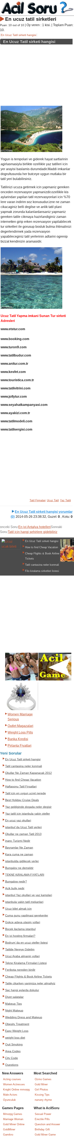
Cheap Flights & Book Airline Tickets (28, 976)
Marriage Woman (13, 1119)
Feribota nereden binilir (20, 969)
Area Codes (13, 1051)
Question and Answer (47, 1124)
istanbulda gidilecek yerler (22, 861)
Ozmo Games (43, 1079)
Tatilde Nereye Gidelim (20, 949)
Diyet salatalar (14, 997)
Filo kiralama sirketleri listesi (42, 570)
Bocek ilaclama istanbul (20, 929)
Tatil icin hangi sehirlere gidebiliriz (32, 532)
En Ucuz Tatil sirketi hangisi (18, 35)
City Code (11, 1058)
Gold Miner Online (13, 1124)
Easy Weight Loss (16, 1030)
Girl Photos (41, 1089)
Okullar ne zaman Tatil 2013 (23, 834)
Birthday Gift (42, 1129)
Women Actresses (14, 1084)
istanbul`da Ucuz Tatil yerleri (23, 827)
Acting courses (12, 1079)
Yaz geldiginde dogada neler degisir (28, 806)
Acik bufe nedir (14, 888)
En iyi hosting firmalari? (20, 935)
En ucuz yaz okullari (18, 820)
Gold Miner (41, 1084)
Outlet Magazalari (20, 726)
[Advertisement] (36, 73)
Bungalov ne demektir (19, 868)
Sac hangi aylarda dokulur (22, 990)
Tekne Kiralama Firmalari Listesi (26, 963)
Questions (11, 1064)
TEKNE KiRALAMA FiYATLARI (24, 874)
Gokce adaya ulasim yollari (22, 922)
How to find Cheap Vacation (41, 547)
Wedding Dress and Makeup (23, 1017)
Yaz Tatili (65, 500)
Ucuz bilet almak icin (18, 908)
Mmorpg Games (12, 1114)
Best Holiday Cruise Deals (22, 800)
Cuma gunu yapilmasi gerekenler (26, 915)
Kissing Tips (42, 1094)
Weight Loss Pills (20, 732)
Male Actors (10, 1094)
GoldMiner (9, 1129)
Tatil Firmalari (38, 500)
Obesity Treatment (17, 1024)
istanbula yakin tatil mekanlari (24, 901)
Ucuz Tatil (53, 500)
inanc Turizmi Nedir (17, 840)
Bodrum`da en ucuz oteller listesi (26, 942)
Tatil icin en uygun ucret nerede (25, 793)
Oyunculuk (9, 1099)
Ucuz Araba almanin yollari (22, 956)
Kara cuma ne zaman (19, 854)
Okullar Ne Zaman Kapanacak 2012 (28, 772)
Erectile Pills (42, 1119)
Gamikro (8, 1134)
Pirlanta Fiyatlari (19, 745)
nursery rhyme (43, 1099)
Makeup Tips (13, 1003)
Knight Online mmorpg (16, 1089)
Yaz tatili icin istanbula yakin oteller (27, 813)
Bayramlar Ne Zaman (19, 847)
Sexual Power (43, 1114)
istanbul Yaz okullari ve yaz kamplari (28, 895)
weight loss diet (15, 1037)
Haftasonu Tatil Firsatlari (21, 786)
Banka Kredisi (18, 739)
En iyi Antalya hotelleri (34, 527)
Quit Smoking (14, 1044)
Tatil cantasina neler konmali (42, 564)
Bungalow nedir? (16, 881)
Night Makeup (14, 1010)
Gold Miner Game (45, 1134)
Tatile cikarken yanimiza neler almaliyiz (30, 983)
